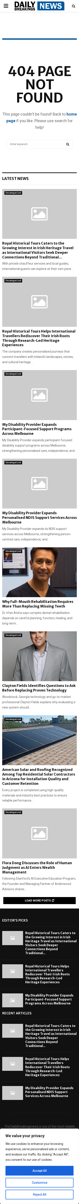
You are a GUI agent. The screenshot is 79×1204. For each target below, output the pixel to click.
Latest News (15, 178)
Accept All (39, 1170)
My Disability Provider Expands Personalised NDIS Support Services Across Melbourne (39, 517)
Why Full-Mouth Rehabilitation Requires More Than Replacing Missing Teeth (37, 603)
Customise (39, 1182)
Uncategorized (13, 193)
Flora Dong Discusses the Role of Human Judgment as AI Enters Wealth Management (37, 867)
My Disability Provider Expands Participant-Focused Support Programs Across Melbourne (37, 429)
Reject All (39, 1194)
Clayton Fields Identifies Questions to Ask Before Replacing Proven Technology (39, 687)
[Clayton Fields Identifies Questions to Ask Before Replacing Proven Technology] (39, 656)
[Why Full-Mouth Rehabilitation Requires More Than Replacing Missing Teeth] (39, 572)
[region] (39, 1166)
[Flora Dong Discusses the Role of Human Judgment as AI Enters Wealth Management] (39, 833)
